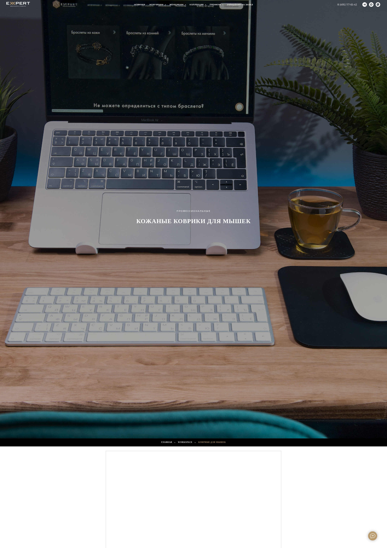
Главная (166, 442)
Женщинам (176, 4)
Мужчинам (157, 4)
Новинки (139, 4)
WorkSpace (185, 442)
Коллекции (197, 4)
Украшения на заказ (240, 4)
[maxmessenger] (371, 4)
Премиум (215, 4)
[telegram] (364, 4)
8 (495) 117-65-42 (347, 4)
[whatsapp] (378, 4)
